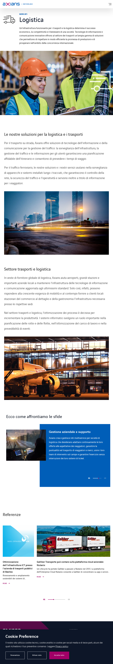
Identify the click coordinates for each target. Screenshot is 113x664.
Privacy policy (61, 646)
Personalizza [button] (15, 655)
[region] (58, 455)
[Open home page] (11, 4)
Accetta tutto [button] (59, 655)
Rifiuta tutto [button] (37, 655)
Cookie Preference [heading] (22, 636)
